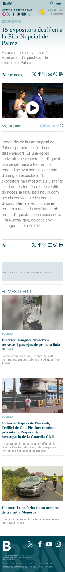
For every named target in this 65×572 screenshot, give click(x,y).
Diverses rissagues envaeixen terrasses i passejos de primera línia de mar (31, 344)
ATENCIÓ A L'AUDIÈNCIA (19, 567)
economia (11, 21)
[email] (50, 74)
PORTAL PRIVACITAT (45, 567)
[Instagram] (18, 14)
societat (8, 333)
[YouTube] (23, 14)
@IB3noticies (49, 126)
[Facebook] (13, 14)
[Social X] (8, 14)
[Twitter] (34, 74)
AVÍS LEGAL (33, 567)
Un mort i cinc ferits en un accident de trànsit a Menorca (31, 509)
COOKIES (6, 567)
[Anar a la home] (4, 14)
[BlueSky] (29, 14)
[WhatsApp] (55, 74)
